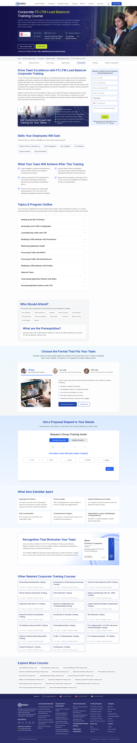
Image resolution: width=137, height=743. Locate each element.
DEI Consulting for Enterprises (60, 726)
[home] (21, 3)
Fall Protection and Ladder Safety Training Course (58, 683)
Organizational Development (60, 705)
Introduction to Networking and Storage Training (68, 583)
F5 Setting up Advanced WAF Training (33, 625)
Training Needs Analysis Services (80, 725)
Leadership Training (95, 711)
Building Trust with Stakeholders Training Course (31, 679)
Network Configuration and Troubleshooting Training (63, 605)
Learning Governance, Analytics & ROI (44, 716)
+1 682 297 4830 (66, 696)
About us (110, 706)
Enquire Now (41, 46)
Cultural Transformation (61, 733)
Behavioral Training (95, 714)
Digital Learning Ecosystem (45, 719)
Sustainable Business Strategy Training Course (52, 675)
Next (108, 469)
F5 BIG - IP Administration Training (66, 636)
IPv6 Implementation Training (64, 625)
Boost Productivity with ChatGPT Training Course (80, 675)
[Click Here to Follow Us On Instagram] (29, 722)
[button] (39, 3)
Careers (110, 718)
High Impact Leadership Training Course (83, 671)
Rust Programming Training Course (50, 667)
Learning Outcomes (34, 62)
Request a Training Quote (111, 62)
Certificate (95, 62)
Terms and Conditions (114, 739)
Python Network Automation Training (33, 593)
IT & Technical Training (96, 706)
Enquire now (84, 404)
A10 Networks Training (96, 615)
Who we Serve (112, 709)
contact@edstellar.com (50, 696)
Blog (91, 726)
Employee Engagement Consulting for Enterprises (62, 730)
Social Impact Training (96, 718)
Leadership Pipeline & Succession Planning (61, 714)
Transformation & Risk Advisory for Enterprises (62, 722)
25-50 (70, 460)
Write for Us (111, 731)
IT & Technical (40, 58)
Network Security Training (63, 58)
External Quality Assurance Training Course (30, 683)
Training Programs (39, 3)
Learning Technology (44, 709)
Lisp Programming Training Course (28, 667)
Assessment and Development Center (78, 720)
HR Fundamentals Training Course (106, 671)
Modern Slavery (95, 739)
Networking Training (50, 58)
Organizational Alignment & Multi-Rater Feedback (80, 715)
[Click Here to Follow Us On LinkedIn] (19, 722)
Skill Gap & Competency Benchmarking (79, 711)
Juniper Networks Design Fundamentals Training (103, 605)
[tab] (36, 371)
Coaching (74, 3)
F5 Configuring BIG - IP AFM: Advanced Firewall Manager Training (102, 626)
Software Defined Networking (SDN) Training (33, 637)
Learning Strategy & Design (45, 706)
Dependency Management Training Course (59, 679)
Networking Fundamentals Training (32, 582)
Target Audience (65, 62)
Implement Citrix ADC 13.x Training (32, 604)
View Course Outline (26, 46)
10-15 (51, 460)
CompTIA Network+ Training (29, 647)
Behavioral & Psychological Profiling (80, 707)
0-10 (32, 460)
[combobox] (95, 103)
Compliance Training (95, 716)
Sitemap (92, 731)
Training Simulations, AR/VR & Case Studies (46, 723)
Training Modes (81, 62)
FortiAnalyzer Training (61, 647)
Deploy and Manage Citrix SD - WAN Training (101, 594)
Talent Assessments (79, 704)
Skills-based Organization (77, 730)
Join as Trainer (112, 729)
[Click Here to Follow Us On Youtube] (33, 722)
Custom (107, 460)
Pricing (110, 711)
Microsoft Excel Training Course (27, 675)
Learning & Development (45, 704)
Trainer (110, 726)
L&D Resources (94, 729)
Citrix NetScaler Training (62, 593)
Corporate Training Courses (29, 58)
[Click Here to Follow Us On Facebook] (22, 722)
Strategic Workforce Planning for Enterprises (61, 718)
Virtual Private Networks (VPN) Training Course (75, 667)
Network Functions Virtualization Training (31, 616)
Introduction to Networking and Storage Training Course (33, 671)
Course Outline (50, 62)
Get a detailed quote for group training (51, 51)
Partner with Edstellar (113, 716)
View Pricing (116, 3)
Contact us (111, 721)
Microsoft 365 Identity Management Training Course (63, 687)
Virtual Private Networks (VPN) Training (102, 582)
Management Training (96, 709)
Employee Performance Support (44, 727)
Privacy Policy (104, 739)
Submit (105, 117)
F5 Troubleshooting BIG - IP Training (101, 636)
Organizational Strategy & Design (62, 709)
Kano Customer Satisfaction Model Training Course (32, 687)
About (20, 62)
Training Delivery (112, 714)
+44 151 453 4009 (82, 696)
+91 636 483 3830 (98, 696)
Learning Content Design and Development (45, 712)
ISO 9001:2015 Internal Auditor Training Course (88, 683)
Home (19, 58)
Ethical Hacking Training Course (60, 671)
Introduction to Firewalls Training (65, 615)
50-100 (88, 460)
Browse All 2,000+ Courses (97, 721)
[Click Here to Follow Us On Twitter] (26, 722)
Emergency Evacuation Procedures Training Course (88, 679)
